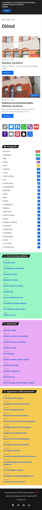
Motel (5, 197)
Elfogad (6, 11)
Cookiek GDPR (31, 496)
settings (5, 7)
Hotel (5, 165)
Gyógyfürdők (7, 229)
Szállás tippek (8, 236)
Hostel (5, 194)
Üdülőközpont (8, 204)
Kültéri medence (9, 215)
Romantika (7, 226)
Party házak (7, 243)
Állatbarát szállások (10, 222)
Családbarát (7, 233)
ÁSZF (24, 496)
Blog (4, 158)
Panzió (5, 162)
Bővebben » (7, 73)
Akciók (5, 240)
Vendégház (7, 155)
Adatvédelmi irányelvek (14, 496)
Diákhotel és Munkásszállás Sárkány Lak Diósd (17, 104)
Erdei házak (7, 211)
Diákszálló (6, 190)
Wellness (6, 208)
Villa (4, 180)
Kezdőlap (6, 19)
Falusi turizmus (8, 176)
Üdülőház (6, 169)
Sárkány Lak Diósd (12, 62)
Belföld (5, 201)
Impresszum (21, 499)
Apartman (6, 151)
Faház (5, 173)
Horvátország (8, 183)
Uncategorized (8, 247)
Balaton (6, 219)
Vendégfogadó (8, 187)
